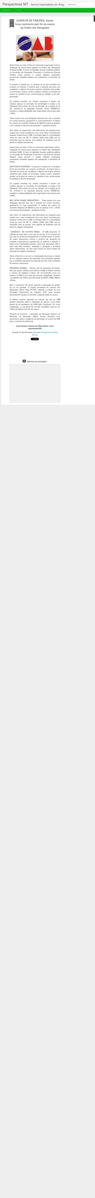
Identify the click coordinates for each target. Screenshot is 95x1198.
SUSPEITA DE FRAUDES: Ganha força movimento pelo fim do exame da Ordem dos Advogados (35, 24)
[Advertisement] (73, 58)
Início (19, 10)
